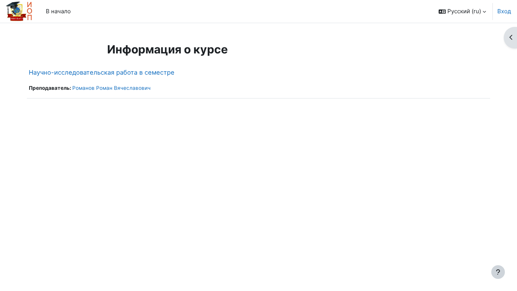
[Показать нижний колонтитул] (498, 272)
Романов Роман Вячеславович (111, 88)
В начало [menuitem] (58, 11)
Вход (504, 11)
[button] (462, 11)
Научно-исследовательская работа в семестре (101, 72)
